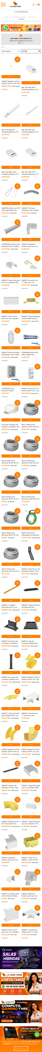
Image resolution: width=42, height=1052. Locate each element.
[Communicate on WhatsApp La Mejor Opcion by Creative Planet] (37, 1034)
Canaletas (5, 89)
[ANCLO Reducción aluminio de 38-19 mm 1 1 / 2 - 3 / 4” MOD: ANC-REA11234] (31, 481)
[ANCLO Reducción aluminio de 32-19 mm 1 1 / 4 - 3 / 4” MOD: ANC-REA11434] (11, 553)
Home (6, 17)
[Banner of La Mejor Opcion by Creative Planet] (21, 957)
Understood (21, 1048)
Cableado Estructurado (18, 17)
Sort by (3, 47)
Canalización (32, 17)
